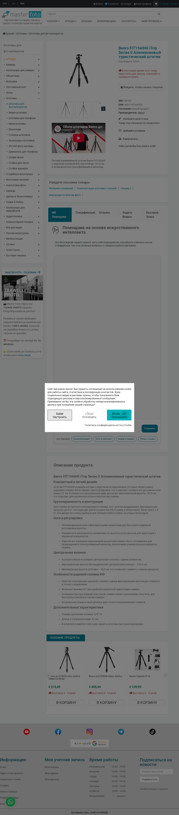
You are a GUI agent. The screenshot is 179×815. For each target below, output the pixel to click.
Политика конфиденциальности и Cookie (108, 425)
